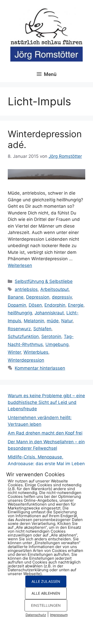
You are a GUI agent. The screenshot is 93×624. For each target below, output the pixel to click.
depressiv (62, 297)
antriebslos (26, 289)
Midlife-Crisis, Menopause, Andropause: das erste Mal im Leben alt (46, 463)
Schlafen (42, 328)
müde (53, 320)
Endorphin (54, 305)
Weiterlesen (20, 265)
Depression (37, 297)
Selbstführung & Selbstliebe (44, 281)
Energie (75, 305)
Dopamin (17, 305)
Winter (14, 352)
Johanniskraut (49, 312)
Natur (67, 320)
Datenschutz (36, 615)
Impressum (59, 615)
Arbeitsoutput (54, 289)
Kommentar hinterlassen (40, 368)
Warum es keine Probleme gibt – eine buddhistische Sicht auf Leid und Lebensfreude (46, 402)
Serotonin (51, 336)
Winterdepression (26, 360)
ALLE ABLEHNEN (46, 593)
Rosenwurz (19, 328)
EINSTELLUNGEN (46, 605)
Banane (16, 297)
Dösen (35, 305)
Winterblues (36, 352)
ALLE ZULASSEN (46, 581)
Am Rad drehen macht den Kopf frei (45, 433)
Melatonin (34, 320)
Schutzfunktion (23, 336)
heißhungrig (20, 312)
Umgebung (56, 344)
